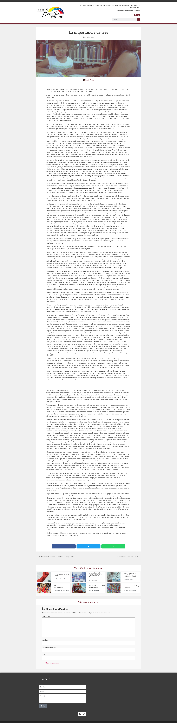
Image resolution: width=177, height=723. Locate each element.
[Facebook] (135, 15)
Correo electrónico (49, 647)
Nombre (45, 640)
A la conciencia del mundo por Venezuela (62, 586)
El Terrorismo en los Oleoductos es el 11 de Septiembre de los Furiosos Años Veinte (95, 575)
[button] (64, 546)
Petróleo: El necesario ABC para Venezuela (97, 586)
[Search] (138, 19)
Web (43, 655)
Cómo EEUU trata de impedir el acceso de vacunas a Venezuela (130, 575)
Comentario (46, 616)
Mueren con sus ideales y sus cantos (131, 586)
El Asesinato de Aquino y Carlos (61, 574)
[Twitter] (138, 15)
